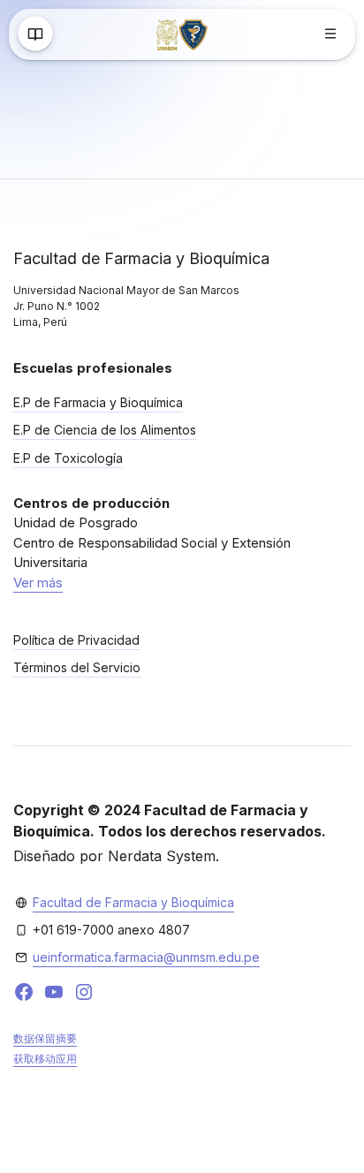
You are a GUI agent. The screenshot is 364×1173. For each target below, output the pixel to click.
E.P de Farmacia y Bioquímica (98, 402)
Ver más (38, 582)
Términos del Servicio (76, 667)
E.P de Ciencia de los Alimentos (104, 429)
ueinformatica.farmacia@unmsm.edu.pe (146, 957)
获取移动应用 (45, 1058)
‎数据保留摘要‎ (45, 1038)
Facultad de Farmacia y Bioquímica (133, 902)
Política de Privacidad (76, 639)
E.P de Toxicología (68, 457)
